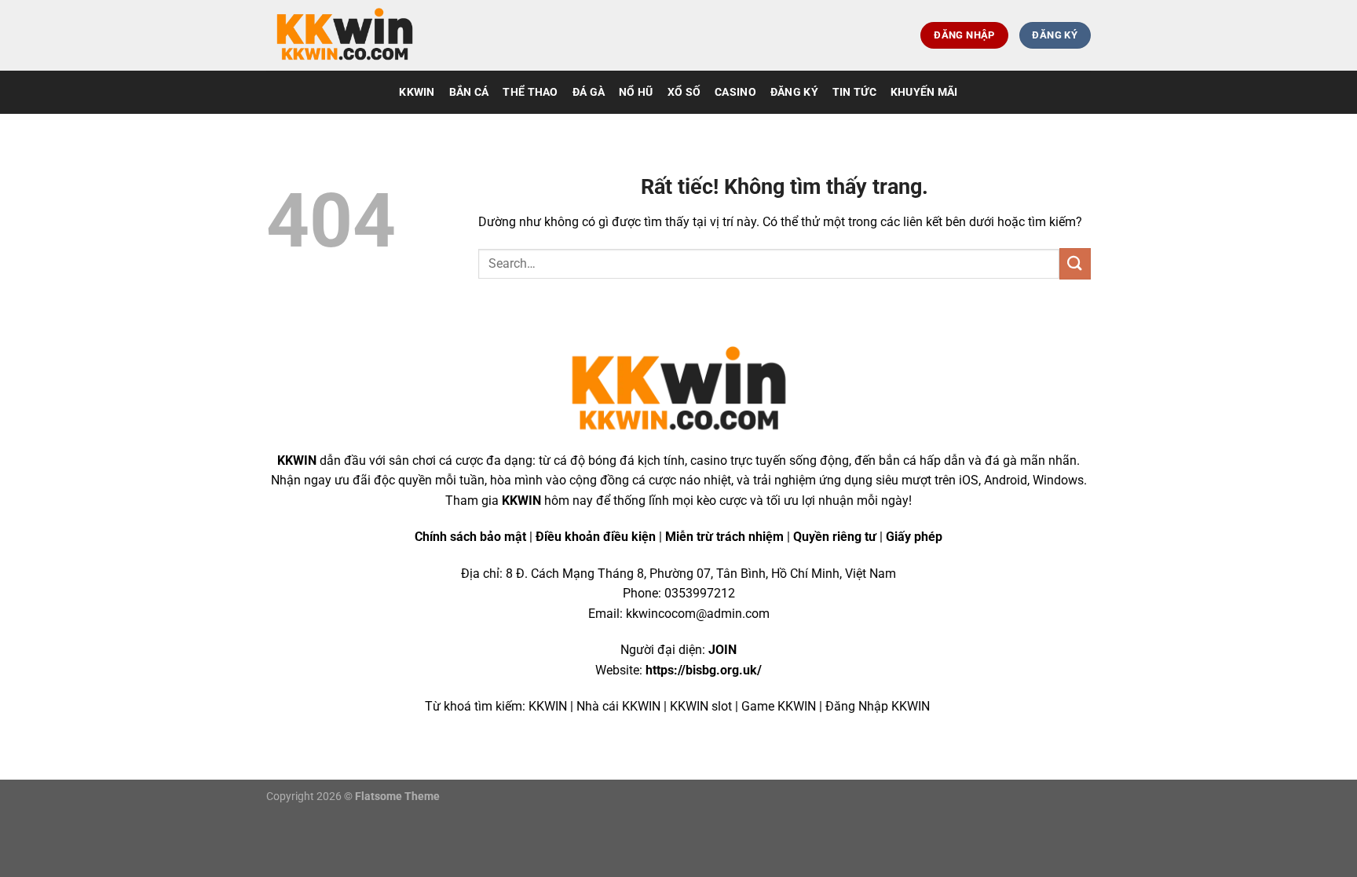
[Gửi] (1075, 263)
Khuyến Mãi (924, 92)
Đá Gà (588, 92)
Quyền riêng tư (834, 536)
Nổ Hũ (636, 92)
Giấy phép (914, 536)
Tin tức (854, 92)
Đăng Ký (794, 92)
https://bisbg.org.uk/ (704, 670)
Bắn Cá (469, 92)
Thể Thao (530, 92)
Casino (735, 92)
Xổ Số (684, 92)
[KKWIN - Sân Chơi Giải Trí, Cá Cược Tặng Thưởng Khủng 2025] (344, 35)
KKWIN (416, 92)
